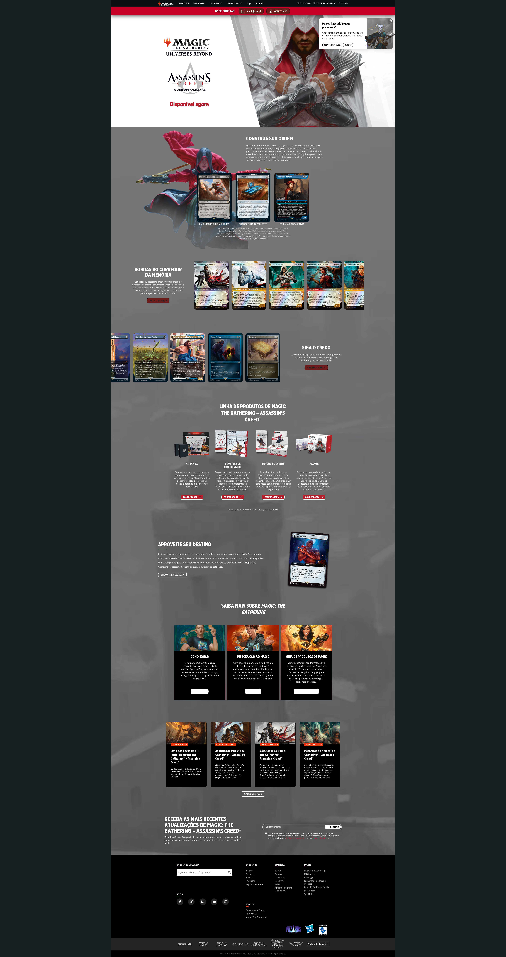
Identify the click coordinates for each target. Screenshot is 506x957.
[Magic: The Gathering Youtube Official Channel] (214, 901)
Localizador (305, 3)
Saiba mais (199, 691)
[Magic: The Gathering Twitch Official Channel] (203, 901)
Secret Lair (309, 890)
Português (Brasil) (332, 45)
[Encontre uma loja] (229, 872)
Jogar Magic (215, 4)
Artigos (260, 3)
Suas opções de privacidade (296, 944)
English (348, 45)
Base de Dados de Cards (325, 3)
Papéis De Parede (254, 884)
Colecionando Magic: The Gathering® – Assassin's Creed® (275, 766)
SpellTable (309, 894)
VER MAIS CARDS (316, 368)
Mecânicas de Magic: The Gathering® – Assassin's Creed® (319, 766)
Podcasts (250, 880)
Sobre (278, 870)
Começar (253, 691)
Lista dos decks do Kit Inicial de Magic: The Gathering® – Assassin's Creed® (186, 766)
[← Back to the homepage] (165, 3)
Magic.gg (308, 877)
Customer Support (240, 944)
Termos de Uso (184, 944)
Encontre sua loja (172, 575)
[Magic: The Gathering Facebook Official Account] (180, 901)
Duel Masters (252, 913)
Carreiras (279, 877)
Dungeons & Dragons (256, 910)
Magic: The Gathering (314, 870)
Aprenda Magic (234, 4)
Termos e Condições (320, 838)
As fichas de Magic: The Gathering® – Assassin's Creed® (230, 766)
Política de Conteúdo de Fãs (259, 944)
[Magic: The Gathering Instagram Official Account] (225, 901)
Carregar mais (253, 794)
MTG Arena (199, 4)
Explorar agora (306, 691)
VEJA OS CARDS (158, 301)
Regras (249, 877)
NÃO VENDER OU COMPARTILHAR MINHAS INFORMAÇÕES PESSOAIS (277, 944)
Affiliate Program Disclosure (283, 889)
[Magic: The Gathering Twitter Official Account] (191, 901)
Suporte (279, 880)
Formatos (250, 874)
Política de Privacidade (295, 838)
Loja (249, 3)
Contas (345, 3)
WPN (277, 884)
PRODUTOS (184, 4)
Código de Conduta (203, 944)
